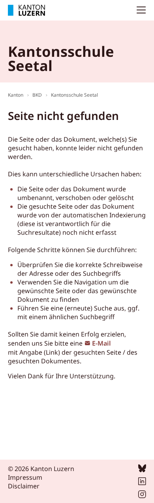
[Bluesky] (142, 470)
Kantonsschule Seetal (74, 95)
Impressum (25, 477)
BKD (37, 95)
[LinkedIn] (142, 483)
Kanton (15, 95)
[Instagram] (142, 496)
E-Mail (101, 343)
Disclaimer (23, 486)
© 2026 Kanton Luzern (41, 468)
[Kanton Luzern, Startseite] (26, 10)
